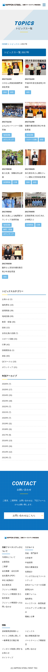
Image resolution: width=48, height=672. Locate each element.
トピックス (29, 631)
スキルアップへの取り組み (35, 610)
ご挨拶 (5, 566)
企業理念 (5, 562)
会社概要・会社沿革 (10, 571)
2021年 (5, 412)
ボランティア (7, 367)
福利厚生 (5, 305)
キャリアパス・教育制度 (35, 603)
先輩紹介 (29, 572)
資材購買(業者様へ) (10, 631)
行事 (4, 345)
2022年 (5, 406)
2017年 (5, 435)
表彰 (4, 356)
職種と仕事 (29, 616)
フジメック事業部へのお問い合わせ (12, 605)
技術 (4, 328)
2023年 (5, 401)
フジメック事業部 (9, 589)
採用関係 (5, 311)
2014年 (5, 452)
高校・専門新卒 (31, 553)
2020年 (5, 418)
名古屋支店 (6, 585)
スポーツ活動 (7, 339)
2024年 (5, 395)
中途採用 (29, 562)
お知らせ (5, 299)
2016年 (5, 440)
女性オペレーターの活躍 (35, 585)
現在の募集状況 (31, 567)
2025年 (5, 389)
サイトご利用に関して (11, 636)
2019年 (5, 423)
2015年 (5, 446)
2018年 (5, 429)
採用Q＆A (29, 589)
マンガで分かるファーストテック (35, 578)
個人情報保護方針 (32, 636)
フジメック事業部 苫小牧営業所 (11, 596)
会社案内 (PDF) (8, 576)
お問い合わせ (30, 649)
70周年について (8, 557)
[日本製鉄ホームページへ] (12, 538)
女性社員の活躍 (8, 333)
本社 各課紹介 (8, 580)
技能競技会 (6, 350)
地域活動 (5, 316)
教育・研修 (6, 322)
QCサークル (7, 362)
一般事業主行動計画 (10, 640)
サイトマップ (7, 657)
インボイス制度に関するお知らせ (12, 651)
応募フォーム (30, 594)
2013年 (5, 457)
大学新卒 (29, 558)
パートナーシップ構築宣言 (35, 642)
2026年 (5, 384)
